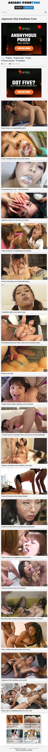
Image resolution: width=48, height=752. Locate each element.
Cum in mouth (8, 60)
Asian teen (19, 58)
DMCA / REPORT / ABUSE (24, 750)
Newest (18, 8)
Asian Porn (24, 3)
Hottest (29, 8)
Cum (29, 58)
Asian (9, 58)
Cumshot (21, 60)
